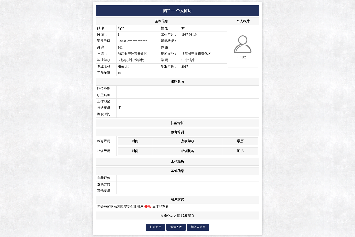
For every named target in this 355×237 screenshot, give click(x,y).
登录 (147, 206)
